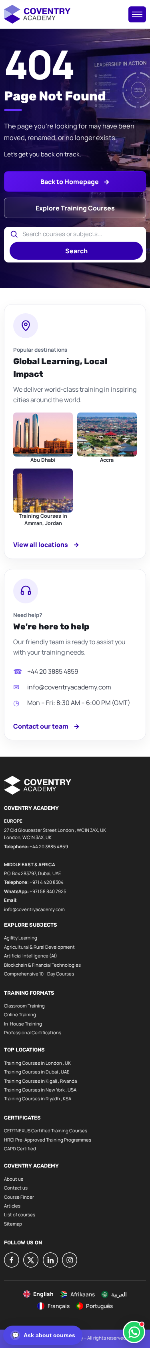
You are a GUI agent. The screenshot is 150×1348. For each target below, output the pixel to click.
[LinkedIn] (50, 1260)
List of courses (19, 1215)
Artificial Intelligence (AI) (30, 956)
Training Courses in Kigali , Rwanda (40, 1081)
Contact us (16, 1188)
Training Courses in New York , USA (40, 1090)
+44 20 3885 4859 (52, 671)
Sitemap (13, 1224)
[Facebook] (11, 1260)
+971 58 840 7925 (48, 891)
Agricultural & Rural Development (39, 947)
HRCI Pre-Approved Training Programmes (47, 1140)
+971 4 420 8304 (47, 882)
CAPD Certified (20, 1149)
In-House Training (23, 1024)
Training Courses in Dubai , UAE (37, 1072)
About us (13, 1179)
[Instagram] (69, 1260)
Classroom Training (24, 1006)
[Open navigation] (137, 14)
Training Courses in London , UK (37, 1063)
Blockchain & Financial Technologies (42, 965)
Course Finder (19, 1197)
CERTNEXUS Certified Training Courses (45, 1131)
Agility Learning (20, 938)
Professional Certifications (32, 1033)
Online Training (20, 1015)
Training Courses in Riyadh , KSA (37, 1099)
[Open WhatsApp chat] (134, 1332)
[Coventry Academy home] (37, 14)
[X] (30, 1260)
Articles (12, 1206)
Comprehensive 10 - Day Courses (39, 974)
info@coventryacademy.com (69, 687)
